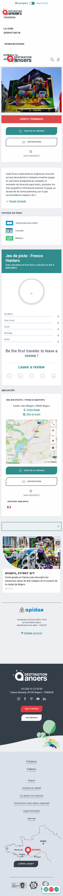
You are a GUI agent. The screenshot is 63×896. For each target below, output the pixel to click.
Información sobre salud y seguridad (31, 803)
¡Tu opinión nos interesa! (31, 795)
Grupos (31, 780)
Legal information (31, 811)
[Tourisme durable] (58, 61)
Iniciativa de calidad (31, 788)
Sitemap (31, 818)
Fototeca (31, 761)
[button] (52, 59)
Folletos (31, 769)
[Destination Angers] (19, 57)
